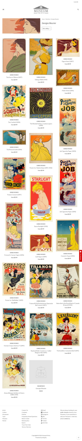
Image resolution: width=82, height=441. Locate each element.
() (76, 2)
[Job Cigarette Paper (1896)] (68, 183)
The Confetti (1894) (14, 122)
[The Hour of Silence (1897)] (14, 55)
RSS (43, 416)
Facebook (45, 412)
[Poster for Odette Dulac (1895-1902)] (41, 148)
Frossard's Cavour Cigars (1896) (14, 255)
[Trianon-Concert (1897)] (14, 173)
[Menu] (3, 9)
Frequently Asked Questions (29, 416)
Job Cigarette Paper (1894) (68, 151)
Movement (5, 414)
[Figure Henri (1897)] (68, 47)
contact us (67, 418)
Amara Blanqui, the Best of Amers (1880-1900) (14, 394)
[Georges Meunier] (41, 372)
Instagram (45, 414)
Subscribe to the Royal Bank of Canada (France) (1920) (67, 304)
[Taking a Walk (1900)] (41, 56)
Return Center (25, 418)
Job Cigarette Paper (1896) (68, 212)
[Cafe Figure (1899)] (41, 243)
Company (24, 412)
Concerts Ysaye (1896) (68, 256)
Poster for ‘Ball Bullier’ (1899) (14, 300)
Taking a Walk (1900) (41, 79)
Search (23, 422)
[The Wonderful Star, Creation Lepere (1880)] (41, 103)
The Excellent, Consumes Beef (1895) (68, 351)
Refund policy (25, 420)
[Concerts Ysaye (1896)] (68, 235)
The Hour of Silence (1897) (14, 77)
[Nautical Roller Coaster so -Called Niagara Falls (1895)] (41, 329)
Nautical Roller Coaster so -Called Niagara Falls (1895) (41, 351)
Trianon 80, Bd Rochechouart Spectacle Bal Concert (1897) (41, 304)
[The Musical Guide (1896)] (14, 137)
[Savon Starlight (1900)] (41, 198)
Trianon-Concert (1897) (14, 195)
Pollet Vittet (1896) (68, 90)
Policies (24, 414)
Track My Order (26, 425)
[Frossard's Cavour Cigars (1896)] (14, 226)
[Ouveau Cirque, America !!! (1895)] (14, 324)
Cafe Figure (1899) (41, 257)
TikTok (44, 418)
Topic (4, 416)
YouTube (44, 422)
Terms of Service (26, 427)
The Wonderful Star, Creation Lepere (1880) (41, 124)
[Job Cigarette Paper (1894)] (68, 122)
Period (4, 420)
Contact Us (25, 410)
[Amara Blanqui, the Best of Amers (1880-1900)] (14, 370)
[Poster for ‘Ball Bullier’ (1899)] (14, 279)
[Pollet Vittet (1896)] (68, 77)
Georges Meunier (14, 75)
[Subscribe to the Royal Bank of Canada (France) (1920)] (68, 281)
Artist (4, 410)
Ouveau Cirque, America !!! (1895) (14, 346)
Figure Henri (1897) (68, 61)
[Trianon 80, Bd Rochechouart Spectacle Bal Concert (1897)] (41, 281)
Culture (4, 412)
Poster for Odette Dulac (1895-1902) (41, 168)
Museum (4, 418)
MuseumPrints (41, 386)
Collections (47, 19)
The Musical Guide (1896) (14, 149)
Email (44, 410)
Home (43, 19)
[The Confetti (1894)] (14, 101)
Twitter (44, 420)
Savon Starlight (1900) (41, 226)
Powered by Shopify (41, 437)
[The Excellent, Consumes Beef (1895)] (68, 329)
